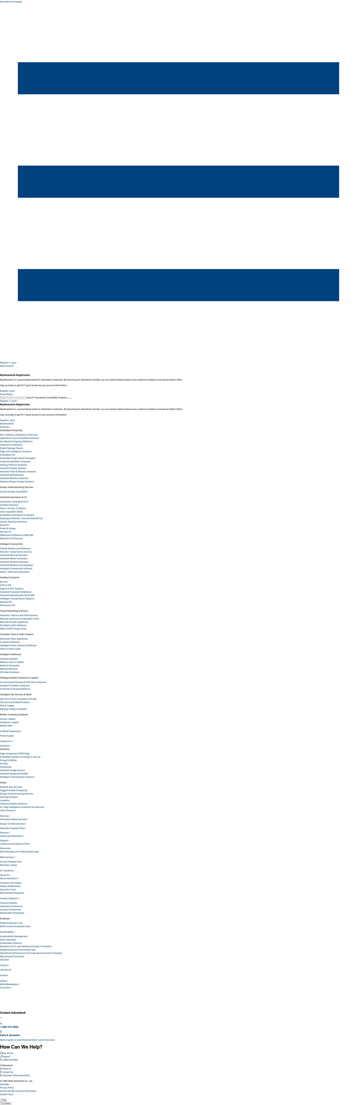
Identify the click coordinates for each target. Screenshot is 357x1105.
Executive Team (8, 889)
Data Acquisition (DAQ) (11, 511)
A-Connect (5, 987)
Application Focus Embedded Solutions (19, 438)
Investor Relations (9, 898)
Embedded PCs (7, 455)
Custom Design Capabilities (13, 491)
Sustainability (7, 932)
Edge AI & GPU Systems (12, 588)
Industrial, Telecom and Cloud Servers (19, 615)
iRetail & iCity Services (11, 787)
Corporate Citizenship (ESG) (16, 1075)
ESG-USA (4, 959)
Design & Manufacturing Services (16, 793)
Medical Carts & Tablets (12, 662)
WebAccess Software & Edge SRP (16, 535)
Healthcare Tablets (9, 722)
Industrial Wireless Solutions (14, 478)
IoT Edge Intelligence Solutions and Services (22, 807)
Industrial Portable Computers (15, 685)
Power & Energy (8, 528)
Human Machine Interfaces (13, 521)
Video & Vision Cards (10, 649)
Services (4, 816)
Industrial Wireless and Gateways (16, 565)
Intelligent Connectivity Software (16, 568)
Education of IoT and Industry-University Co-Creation (26, 946)
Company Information (11, 883)
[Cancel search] (71, 398)
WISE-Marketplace (9, 984)
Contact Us (7, 1072)
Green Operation (8, 939)
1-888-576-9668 (10, 1060)
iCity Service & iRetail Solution (15, 702)
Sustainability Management (13, 936)
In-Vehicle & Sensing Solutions (15, 689)
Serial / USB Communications (14, 572)
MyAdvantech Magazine (12, 893)
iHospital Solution (9, 659)
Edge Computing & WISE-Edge (15, 753)
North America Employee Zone (15, 926)
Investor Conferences (10, 909)
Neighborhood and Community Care (18, 949)
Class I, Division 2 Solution (13, 508)
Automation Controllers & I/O (14, 501)
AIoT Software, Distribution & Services (19, 435)
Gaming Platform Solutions (13, 465)
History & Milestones (10, 886)
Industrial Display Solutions (13, 803)
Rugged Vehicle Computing (13, 790)
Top (4, 1100)
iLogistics (4, 800)
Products (4, 427)
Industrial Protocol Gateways (14, 562)
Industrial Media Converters (13, 558)
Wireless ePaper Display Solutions (17, 481)
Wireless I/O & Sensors (11, 538)
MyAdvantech (7, 366)
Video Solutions (8, 810)
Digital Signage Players (11, 448)
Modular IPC (6, 602)
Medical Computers (9, 665)
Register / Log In (8, 401)
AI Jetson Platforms (10, 642)
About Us (4, 875)
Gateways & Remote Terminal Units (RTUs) (21, 518)
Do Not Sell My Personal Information (18, 1091)
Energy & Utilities (8, 760)
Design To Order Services (12, 824)
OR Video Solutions (9, 672)
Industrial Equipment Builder (14, 773)
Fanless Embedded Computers (15, 461)
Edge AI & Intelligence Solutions (16, 451)
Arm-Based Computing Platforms (16, 441)
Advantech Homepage (11, 1)
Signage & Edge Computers (13, 709)
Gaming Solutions (9, 797)
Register (4, 362)
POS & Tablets (7, 705)
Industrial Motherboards (12, 475)
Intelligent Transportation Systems (17, 598)
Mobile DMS (6, 725)
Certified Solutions (9, 505)
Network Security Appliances (14, 622)
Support (4, 840)
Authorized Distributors (11, 836)
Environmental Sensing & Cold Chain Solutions (23, 682)
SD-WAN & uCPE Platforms (13, 625)
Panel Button (6, 394)
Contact (4, 975)
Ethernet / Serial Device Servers (16, 552)
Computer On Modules (11, 445)
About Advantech (9, 878)
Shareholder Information (12, 913)
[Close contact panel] (1, 1018)
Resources (5, 848)
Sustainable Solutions (11, 943)
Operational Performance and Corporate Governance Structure (31, 953)
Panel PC (4, 525)
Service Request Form (11, 861)
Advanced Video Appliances (14, 638)
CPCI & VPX (5, 585)
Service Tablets (7, 719)
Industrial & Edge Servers (12, 770)
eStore (3, 981)
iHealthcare (5, 767)
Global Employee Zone (11, 923)
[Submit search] (68, 398)
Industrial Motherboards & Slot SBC (17, 595)
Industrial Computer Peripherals (15, 592)
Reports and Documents (12, 956)
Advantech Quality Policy (12, 828)
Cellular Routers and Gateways (15, 548)
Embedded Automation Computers (17, 515)
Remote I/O (5, 531)
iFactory (4, 763)
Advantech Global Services (13, 819)
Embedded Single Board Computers (17, 458)
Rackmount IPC (7, 605)
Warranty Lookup (8, 865)
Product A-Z (6, 741)
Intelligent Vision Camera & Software (18, 645)
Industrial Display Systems (13, 468)
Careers (4, 965)
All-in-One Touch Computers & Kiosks (18, 699)
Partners (4, 832)
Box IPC (4, 582)
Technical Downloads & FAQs (15, 844)
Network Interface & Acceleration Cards (19, 618)
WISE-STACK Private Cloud (13, 628)
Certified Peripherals (10, 731)
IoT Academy (7, 870)
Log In (13, 362)
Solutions (4, 745)
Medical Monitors (8, 669)
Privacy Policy (7, 1087)
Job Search (5, 970)
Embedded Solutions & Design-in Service (20, 757)
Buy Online (8, 1053)
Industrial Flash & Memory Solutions (18, 471)
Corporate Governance (11, 906)
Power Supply (7, 735)
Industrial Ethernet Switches (14, 555)
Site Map (4, 1084)
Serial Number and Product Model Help (19, 851)
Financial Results (8, 903)
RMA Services (7, 857)
